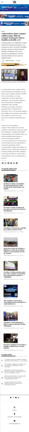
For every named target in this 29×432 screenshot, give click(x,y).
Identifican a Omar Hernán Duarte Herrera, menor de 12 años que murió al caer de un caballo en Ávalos (15, 371)
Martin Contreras (10, 60)
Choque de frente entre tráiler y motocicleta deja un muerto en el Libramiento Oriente (13, 383)
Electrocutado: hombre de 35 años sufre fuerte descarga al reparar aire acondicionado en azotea (15, 377)
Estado (2, 31)
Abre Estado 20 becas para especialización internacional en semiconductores (15, 302)
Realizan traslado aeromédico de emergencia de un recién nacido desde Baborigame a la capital (14, 186)
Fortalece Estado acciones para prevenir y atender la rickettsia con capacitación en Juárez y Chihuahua (14, 274)
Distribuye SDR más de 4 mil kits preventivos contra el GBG (15, 229)
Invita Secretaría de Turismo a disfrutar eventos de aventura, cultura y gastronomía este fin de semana (14, 250)
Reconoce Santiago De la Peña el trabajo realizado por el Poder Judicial (15, 346)
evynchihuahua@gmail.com (14, 423)
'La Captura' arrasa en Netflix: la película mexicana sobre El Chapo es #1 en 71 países (15, 360)
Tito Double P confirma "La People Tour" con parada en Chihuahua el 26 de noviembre (15, 365)
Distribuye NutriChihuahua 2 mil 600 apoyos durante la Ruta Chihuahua (14, 324)
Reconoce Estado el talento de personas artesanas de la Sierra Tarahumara (14, 209)
